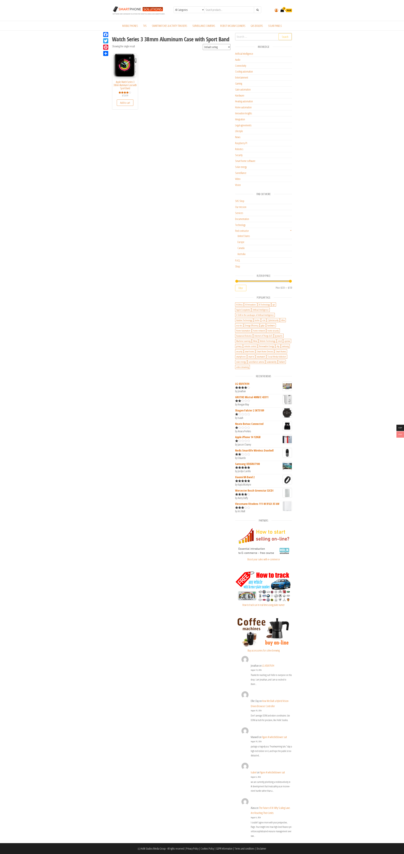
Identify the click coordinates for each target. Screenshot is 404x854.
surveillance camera (256, 361)
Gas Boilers (257, 26)
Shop (237, 266)
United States (244, 236)
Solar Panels (275, 26)
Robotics (239, 149)
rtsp (278, 346)
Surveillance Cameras (203, 26)
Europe (241, 242)
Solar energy (241, 167)
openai (287, 341)
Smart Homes (281, 351)
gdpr (263, 325)
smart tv (251, 356)
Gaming (238, 83)
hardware (271, 325)
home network (259, 330)
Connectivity (240, 65)
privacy (239, 346)
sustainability (271, 361)
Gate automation (243, 89)
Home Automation (243, 330)
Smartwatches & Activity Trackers (169, 26)
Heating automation (244, 101)
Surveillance (240, 173)
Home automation (243, 107)
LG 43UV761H (268, 665)
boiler (257, 320)
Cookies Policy (207, 848)
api (274, 304)
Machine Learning (243, 341)
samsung (285, 346)
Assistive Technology (244, 320)
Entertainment (241, 77)
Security (239, 155)
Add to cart (125, 103)
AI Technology (264, 304)
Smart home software (245, 161)
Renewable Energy (266, 346)
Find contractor (242, 231)
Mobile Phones (130, 26)
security (239, 351)
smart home (249, 351)
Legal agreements (243, 125)
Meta (255, 341)
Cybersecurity (273, 320)
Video (238, 179)
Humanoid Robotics (244, 335)
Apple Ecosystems (243, 309)
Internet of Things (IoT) (263, 335)
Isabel (253, 772)
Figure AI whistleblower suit (274, 737)
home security (273, 330)
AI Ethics (239, 304)
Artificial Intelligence (244, 54)
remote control (250, 346)
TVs (145, 26)
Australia (241, 254)
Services (239, 213)
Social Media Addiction (277, 356)
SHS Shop (239, 201)
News (238, 137)
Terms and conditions (245, 848)
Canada (241, 248)
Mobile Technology (267, 341)
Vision (238, 185)
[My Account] (276, 10)
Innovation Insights (243, 113)
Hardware (239, 95)
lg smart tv (278, 335)
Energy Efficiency (251, 325)
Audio (237, 60)
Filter (240, 288)
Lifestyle (239, 131)
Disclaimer (261, 848)
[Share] (106, 53)
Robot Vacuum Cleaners (232, 26)
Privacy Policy (192, 848)
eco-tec (239, 325)
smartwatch (261, 356)
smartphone (241, 356)
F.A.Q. (237, 260)
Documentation (242, 219)
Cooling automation (244, 71)
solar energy (241, 361)
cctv (263, 320)
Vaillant (282, 361)
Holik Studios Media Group (153, 848)
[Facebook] (106, 34)
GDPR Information (224, 848)
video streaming (242, 367)
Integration (240, 119)
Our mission (240, 207)
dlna (283, 320)
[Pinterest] (106, 47)
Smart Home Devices (265, 351)
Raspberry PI (241, 143)
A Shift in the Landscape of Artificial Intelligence (255, 315)
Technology (240, 225)
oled (280, 341)
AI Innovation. (250, 304)
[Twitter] (106, 41)
